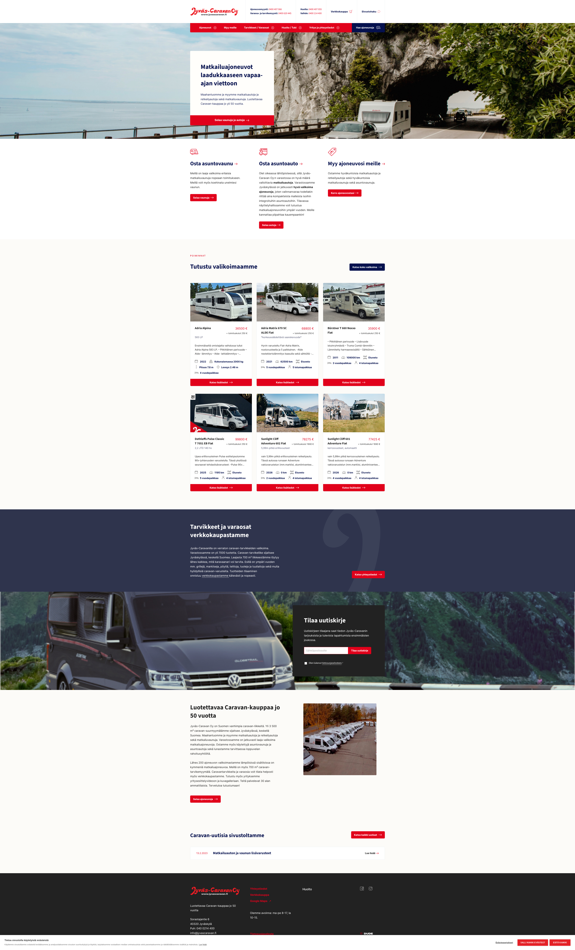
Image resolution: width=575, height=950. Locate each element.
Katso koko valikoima (365, 267)
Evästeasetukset (504, 942)
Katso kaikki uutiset (366, 834)
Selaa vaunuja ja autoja (230, 120)
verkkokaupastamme (215, 575)
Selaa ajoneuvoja (203, 799)
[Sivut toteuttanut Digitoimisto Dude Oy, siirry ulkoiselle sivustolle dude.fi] (366, 934)
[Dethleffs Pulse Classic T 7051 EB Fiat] (221, 413)
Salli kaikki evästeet (532, 942)
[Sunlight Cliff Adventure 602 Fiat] (287, 413)
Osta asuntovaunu (211, 164)
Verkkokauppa (339, 11)
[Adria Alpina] (221, 302)
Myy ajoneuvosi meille (354, 164)
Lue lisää (203, 944)
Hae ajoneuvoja (365, 27)
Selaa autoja (269, 225)
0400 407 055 (315, 9)
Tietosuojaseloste (262, 934)
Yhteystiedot (258, 888)
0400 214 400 (315, 13)
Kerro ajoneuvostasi (342, 192)
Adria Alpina (203, 328)
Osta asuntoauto (278, 164)
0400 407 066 (275, 9)
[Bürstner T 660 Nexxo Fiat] (354, 302)
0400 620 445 (284, 13)
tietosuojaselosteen (332, 663)
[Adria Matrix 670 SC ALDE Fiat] (287, 302)
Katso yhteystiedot (366, 574)
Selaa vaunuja (201, 197)
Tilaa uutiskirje (359, 650)
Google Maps (259, 901)
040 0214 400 (206, 928)
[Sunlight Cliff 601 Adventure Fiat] (354, 413)
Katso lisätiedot (219, 382)
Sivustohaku (369, 11)
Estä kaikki (560, 942)
